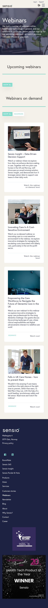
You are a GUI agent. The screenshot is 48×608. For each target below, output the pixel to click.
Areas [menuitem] (4, 482)
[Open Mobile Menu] (43, 5)
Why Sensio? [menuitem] (7, 512)
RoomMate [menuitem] (6, 460)
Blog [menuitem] (4, 503)
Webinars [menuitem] (6, 495)
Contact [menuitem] (5, 517)
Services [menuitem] (5, 486)
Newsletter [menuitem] (6, 499)
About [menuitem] (4, 508)
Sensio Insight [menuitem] (8, 468)
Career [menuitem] (5, 521)
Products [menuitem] (5, 477)
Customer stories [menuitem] (9, 491)
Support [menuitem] (41, 2)
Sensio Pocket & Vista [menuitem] (11, 473)
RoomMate (18, 114)
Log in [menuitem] (35, 2)
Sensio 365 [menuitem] (6, 464)
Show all (7, 85)
